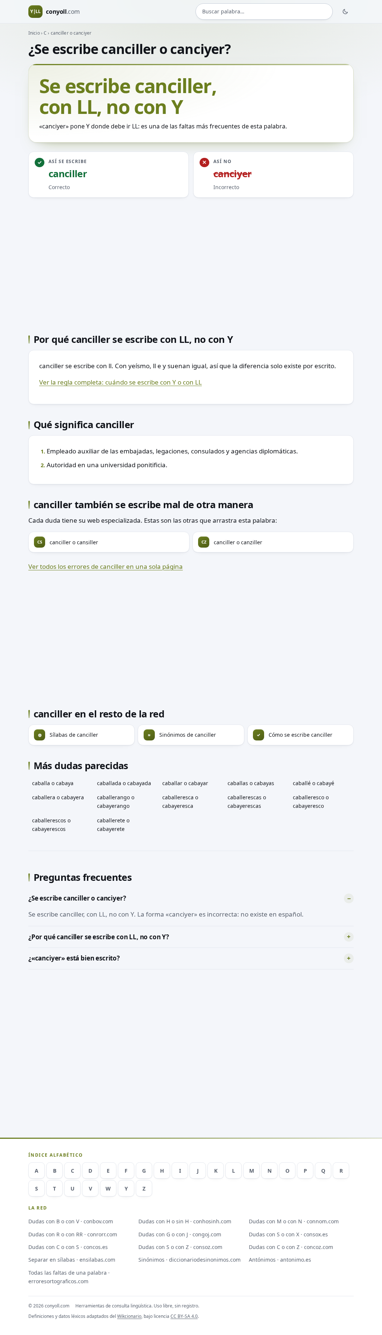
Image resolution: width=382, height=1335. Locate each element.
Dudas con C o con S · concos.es (68, 1246)
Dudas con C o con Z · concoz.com (291, 1246)
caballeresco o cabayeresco (311, 801)
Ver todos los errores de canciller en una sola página (105, 566)
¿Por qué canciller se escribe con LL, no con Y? (98, 937)
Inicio (34, 33)
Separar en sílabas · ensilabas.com (71, 1259)
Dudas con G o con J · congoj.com (179, 1234)
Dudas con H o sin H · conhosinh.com (184, 1221)
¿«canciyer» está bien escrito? (74, 958)
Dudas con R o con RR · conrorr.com (72, 1234)
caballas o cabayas (251, 783)
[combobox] (264, 11)
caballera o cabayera (58, 797)
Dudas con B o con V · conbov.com (70, 1221)
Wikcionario (129, 1316)
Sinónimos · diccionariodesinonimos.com (189, 1259)
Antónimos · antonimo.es (280, 1259)
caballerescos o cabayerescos (51, 824)
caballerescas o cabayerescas (247, 801)
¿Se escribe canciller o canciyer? (77, 898)
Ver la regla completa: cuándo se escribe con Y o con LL (120, 382)
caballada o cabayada (124, 783)
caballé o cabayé (313, 783)
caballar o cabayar (185, 783)
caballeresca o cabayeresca (180, 801)
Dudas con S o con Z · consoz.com (180, 1246)
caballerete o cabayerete (113, 824)
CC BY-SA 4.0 (184, 1316)
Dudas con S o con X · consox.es (288, 1234)
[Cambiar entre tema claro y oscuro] (345, 11)
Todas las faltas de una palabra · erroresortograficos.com (69, 1277)
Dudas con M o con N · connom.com (294, 1221)
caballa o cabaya (52, 783)
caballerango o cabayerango (115, 801)
